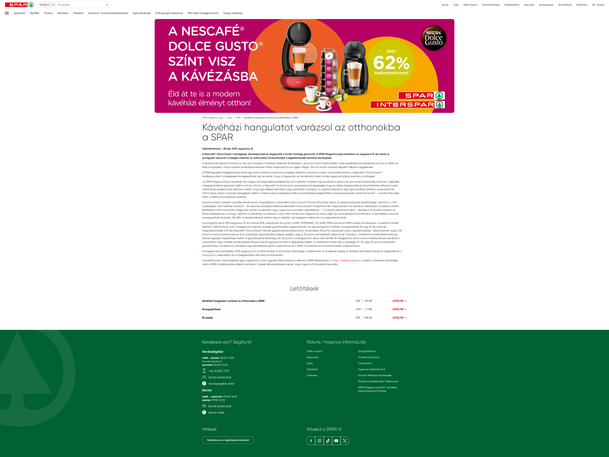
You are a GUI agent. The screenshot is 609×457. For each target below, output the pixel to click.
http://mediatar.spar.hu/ (347, 260)
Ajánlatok (19, 13)
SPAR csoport (314, 351)
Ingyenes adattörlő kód (371, 369)
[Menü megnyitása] (8, 13)
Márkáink (78, 13)
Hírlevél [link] (600, 4)
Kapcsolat (312, 357)
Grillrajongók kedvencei (169, 13)
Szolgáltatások (367, 351)
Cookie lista (365, 363)
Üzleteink (312, 375)
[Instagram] (319, 441)
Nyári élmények (142, 13)
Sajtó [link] (456, 4)
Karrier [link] (445, 4)
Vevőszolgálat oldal (221, 383)
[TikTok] (328, 441)
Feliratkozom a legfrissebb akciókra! (228, 440)
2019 (238, 117)
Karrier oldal (216, 412)
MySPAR (34, 13)
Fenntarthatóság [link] (490, 4)
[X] (345, 441)
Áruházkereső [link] (565, 4)
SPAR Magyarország (212, 117)
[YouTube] (336, 441)
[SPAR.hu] (20, 5)
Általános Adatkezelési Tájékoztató (378, 381)
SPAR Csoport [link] (470, 4)
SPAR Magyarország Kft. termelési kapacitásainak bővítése (377, 389)
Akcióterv (63, 13)
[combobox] (48, 4)
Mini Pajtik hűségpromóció (203, 13)
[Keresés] (107, 4)
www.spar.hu (209, 255)
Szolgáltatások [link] (511, 4)
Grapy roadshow (233, 13)
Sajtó (229, 117)
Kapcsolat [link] (529, 4)
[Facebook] (311, 441)
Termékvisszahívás (368, 357)
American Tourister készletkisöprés (108, 13)
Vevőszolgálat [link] (546, 4)
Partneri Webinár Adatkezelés (375, 375)
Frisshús (48, 13)
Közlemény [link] (582, 4)
